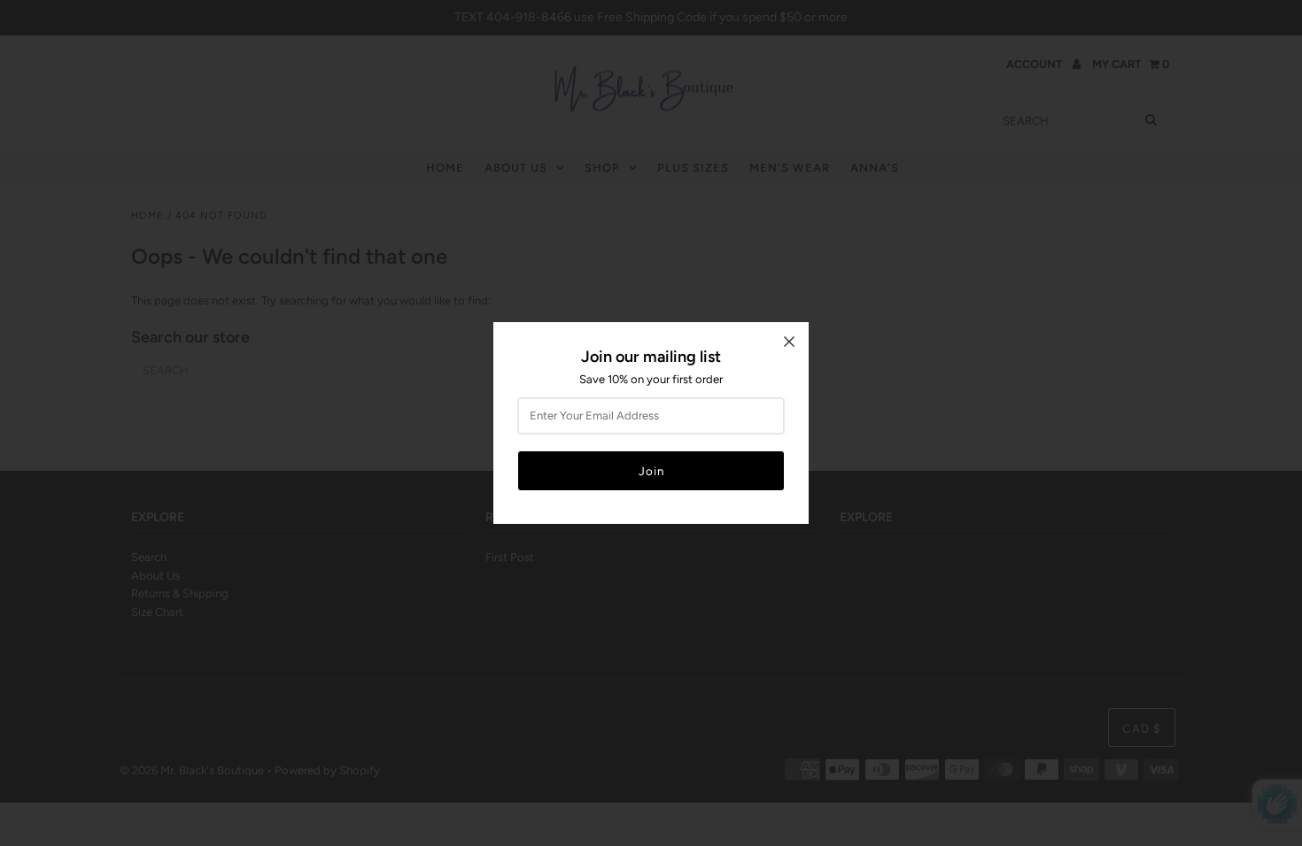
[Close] (789, 341)
